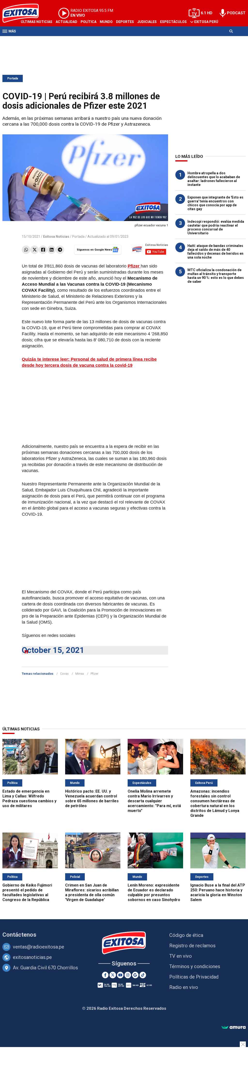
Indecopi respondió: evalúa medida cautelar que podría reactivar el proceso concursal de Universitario (215, 227)
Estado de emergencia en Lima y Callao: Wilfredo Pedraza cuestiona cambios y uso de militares (29, 798)
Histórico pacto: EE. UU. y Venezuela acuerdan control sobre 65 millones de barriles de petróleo (92, 798)
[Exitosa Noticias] (124, 943)
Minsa (79, 673)
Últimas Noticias (36, 22)
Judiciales (147, 22)
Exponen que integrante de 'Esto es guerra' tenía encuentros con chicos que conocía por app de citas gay (215, 203)
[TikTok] (143, 975)
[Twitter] (34, 249)
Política (88, 22)
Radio (49, 41)
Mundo (106, 22)
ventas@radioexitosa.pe (38, 947)
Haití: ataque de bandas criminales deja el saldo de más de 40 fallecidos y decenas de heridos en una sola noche (215, 251)
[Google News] (135, 975)
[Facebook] (43, 249)
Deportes (125, 22)
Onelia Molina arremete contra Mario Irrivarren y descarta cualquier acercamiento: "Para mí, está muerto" (154, 801)
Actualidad (66, 22)
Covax (64, 673)
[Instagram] (127, 975)
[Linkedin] (51, 249)
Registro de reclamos (192, 946)
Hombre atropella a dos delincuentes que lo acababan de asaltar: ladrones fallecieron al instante (213, 179)
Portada (12, 78)
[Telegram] (60, 249)
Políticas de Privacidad (193, 977)
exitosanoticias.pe (32, 957)
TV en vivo (180, 956)
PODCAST (236, 13)
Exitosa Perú (206, 22)
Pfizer (94, 673)
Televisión (30, 41)
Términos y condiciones (194, 966)
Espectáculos (173, 22)
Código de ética (186, 935)
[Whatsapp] (26, 249)
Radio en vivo (183, 987)
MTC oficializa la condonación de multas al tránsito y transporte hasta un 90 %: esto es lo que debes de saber (215, 275)
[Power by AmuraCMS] (233, 1027)
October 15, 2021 (53, 650)
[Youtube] (120, 975)
